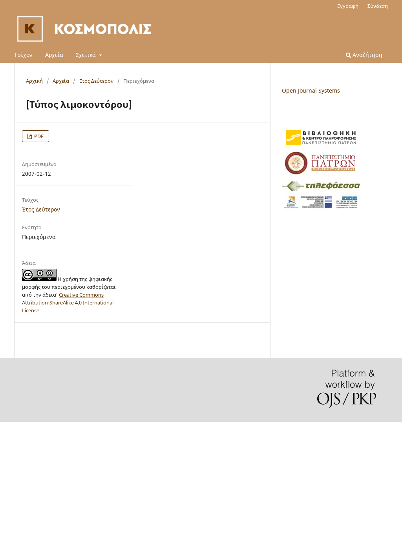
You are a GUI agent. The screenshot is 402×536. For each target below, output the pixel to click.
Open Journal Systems (311, 90)
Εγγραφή (347, 5)
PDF (38, 136)
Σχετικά (86, 54)
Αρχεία (54, 54)
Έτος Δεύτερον (96, 80)
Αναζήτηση (366, 54)
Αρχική (34, 80)
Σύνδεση (377, 5)
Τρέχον (23, 54)
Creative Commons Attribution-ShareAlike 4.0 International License (67, 302)
